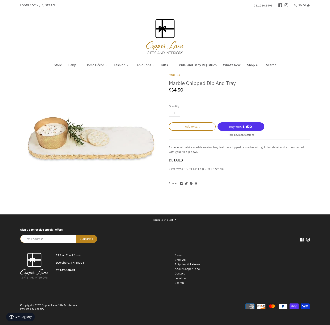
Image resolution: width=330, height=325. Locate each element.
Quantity (174, 106)
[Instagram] (286, 5)
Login (24, 5)
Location (180, 278)
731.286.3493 (263, 5)
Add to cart (192, 126)
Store (178, 255)
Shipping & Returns (187, 264)
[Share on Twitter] (186, 183)
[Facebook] (280, 5)
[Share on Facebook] (181, 183)
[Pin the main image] (191, 183)
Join (35, 5)
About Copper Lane (187, 269)
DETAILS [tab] (176, 160)
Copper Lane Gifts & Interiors (59, 305)
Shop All (180, 260)
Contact (180, 273)
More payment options (240, 134)
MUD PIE (174, 74)
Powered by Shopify (32, 309)
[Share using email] (195, 183)
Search (179, 283)
